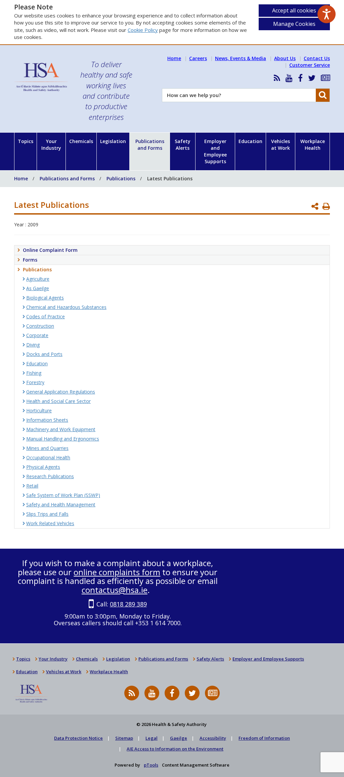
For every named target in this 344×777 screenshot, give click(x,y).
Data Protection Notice (78, 738)
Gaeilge (178, 738)
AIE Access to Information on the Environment (175, 749)
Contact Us (317, 58)
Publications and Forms (149, 144)
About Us (285, 58)
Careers (198, 58)
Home (174, 58)
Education (250, 141)
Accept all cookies (294, 10)
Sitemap (124, 738)
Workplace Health (312, 144)
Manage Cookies (294, 24)
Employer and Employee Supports (215, 151)
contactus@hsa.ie (114, 589)
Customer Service (309, 65)
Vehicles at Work (280, 144)
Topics (25, 141)
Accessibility (213, 738)
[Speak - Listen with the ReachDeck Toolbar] (326, 14)
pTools (151, 765)
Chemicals (81, 141)
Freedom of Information (264, 738)
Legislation (113, 141)
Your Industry (51, 144)
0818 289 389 (128, 604)
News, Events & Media (240, 58)
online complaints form (117, 572)
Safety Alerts (182, 144)
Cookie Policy (143, 30)
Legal (151, 738)
